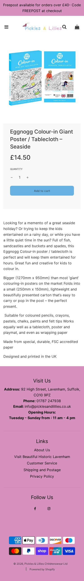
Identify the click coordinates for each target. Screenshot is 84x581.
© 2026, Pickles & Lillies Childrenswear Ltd (40, 563)
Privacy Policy (42, 476)
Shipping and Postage (42, 470)
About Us (42, 450)
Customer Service (42, 463)
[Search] (64, 27)
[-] (11, 177)
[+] (27, 177)
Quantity (16, 169)
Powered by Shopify (42, 569)
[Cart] (77, 27)
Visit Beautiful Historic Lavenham (42, 456)
